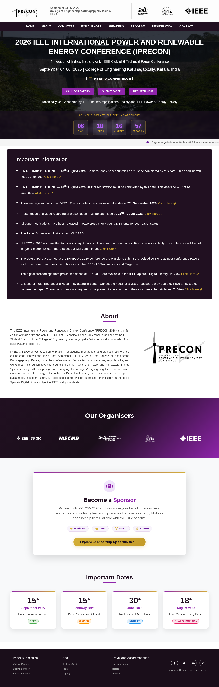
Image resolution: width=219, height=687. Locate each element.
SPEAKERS (116, 26)
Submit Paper (111, 91)
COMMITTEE (66, 26)
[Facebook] (174, 663)
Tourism (116, 673)
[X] (184, 663)
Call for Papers (78, 91)
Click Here (51, 176)
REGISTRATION (162, 26)
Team (65, 668)
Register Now (143, 91)
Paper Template (21, 673)
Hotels (115, 668)
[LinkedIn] (193, 663)
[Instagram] (202, 663)
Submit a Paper (21, 668)
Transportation (120, 664)
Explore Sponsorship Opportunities (107, 542)
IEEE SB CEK (69, 664)
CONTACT (186, 26)
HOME (30, 26)
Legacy (66, 673)
